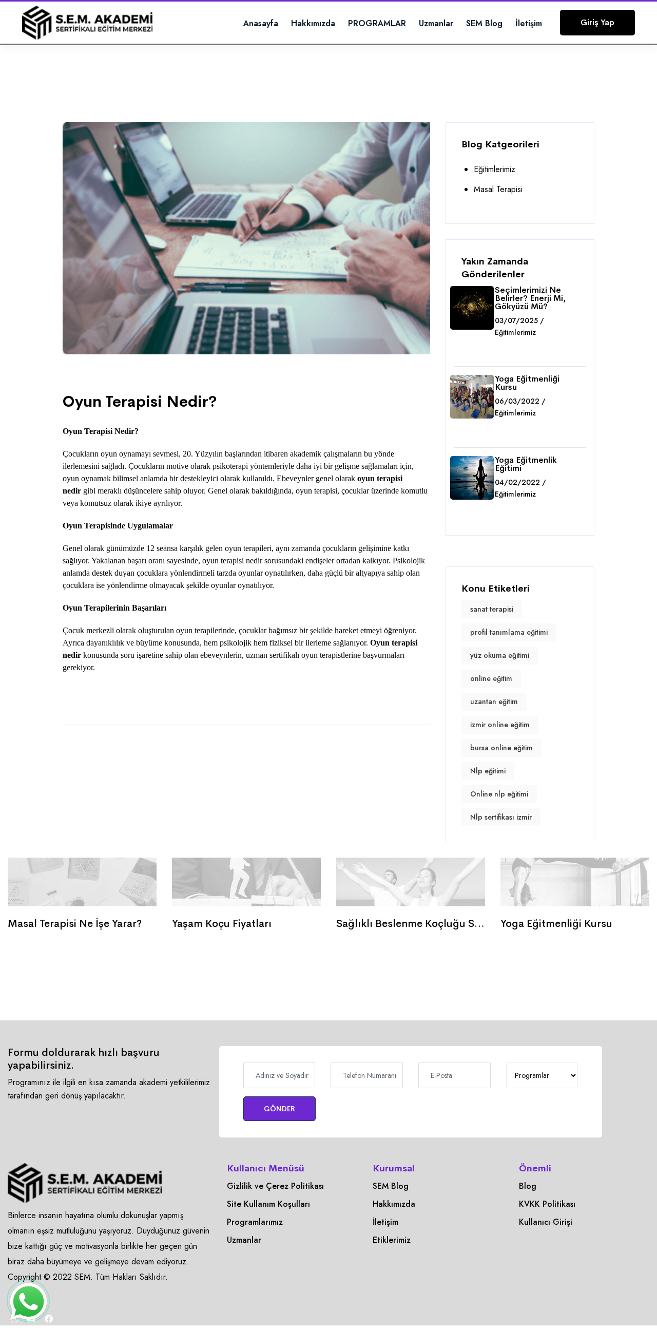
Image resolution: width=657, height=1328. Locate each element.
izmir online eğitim (500, 724)
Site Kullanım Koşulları (268, 1204)
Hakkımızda (313, 23)
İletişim (528, 23)
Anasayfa (260, 23)
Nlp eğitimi (488, 771)
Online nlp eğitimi (499, 794)
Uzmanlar (436, 23)
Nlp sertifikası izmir (501, 817)
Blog (527, 1186)
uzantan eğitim (494, 701)
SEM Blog (484, 23)
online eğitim (491, 678)
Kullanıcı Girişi (545, 1222)
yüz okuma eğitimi (499, 655)
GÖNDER (279, 1108)
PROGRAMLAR (377, 23)
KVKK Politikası (547, 1204)
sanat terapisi (491, 609)
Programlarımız (255, 1222)
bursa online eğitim (501, 748)
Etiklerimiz (392, 1240)
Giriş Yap (597, 22)
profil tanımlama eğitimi (509, 632)
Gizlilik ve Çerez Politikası (275, 1186)
